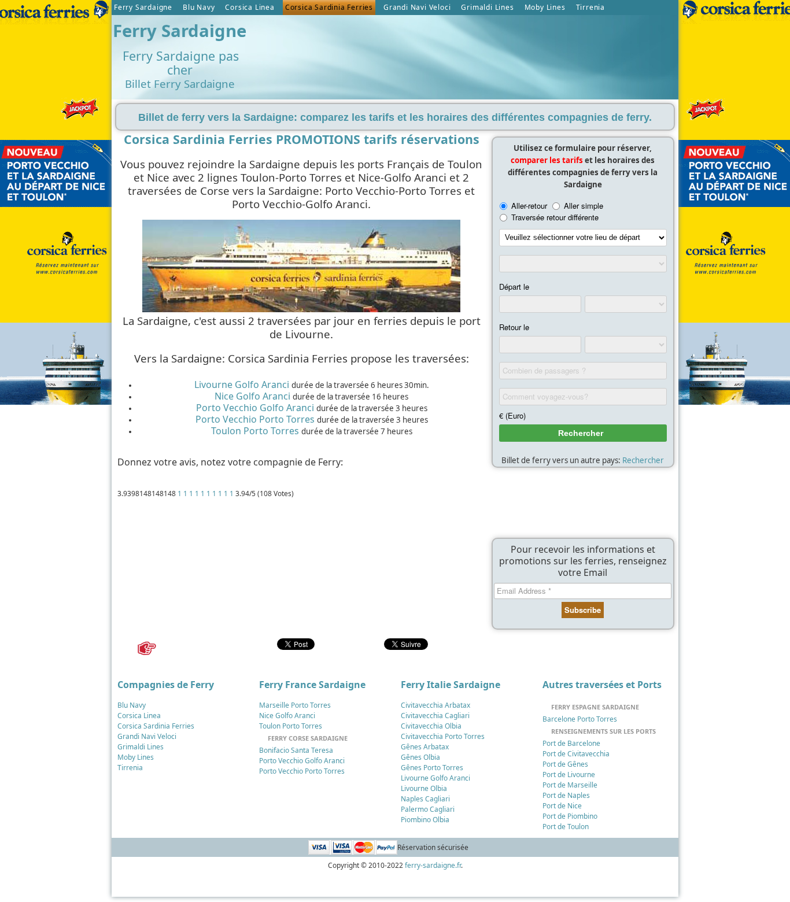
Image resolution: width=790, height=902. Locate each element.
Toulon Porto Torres (255, 430)
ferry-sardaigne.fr (433, 865)
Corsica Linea (249, 7)
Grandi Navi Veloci (417, 7)
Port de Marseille (569, 785)
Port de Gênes (565, 764)
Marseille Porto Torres (295, 705)
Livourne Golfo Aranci (241, 384)
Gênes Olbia (420, 757)
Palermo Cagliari (428, 809)
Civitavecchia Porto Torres (443, 736)
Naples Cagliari (425, 799)
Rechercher (643, 460)
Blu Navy (199, 7)
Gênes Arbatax (425, 747)
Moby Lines (545, 7)
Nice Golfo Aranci (252, 396)
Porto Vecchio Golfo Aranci (255, 407)
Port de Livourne (568, 774)
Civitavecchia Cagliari (435, 715)
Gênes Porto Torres (432, 767)
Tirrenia (590, 7)
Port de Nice (562, 806)
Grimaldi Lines (487, 7)
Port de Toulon (565, 826)
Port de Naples (566, 795)
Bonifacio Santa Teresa (296, 750)
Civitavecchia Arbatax (435, 705)
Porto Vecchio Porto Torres (255, 419)
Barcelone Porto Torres (579, 719)
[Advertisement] (463, 47)
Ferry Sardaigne (143, 7)
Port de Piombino (569, 816)
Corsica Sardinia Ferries (329, 7)
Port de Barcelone (571, 743)
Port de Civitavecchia (576, 754)
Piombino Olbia (425, 820)
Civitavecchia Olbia (431, 726)
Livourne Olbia (424, 788)
